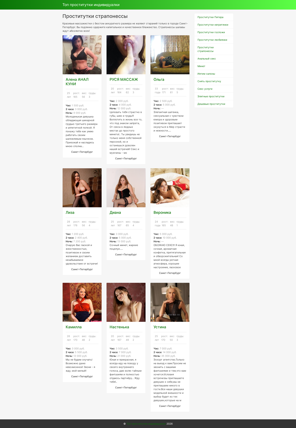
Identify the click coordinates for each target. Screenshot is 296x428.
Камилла (74, 327)
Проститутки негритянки (212, 24)
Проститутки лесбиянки (212, 39)
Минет (201, 66)
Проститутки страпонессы (205, 49)
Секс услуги (204, 88)
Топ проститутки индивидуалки (90, 4)
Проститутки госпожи (211, 32)
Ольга (159, 79)
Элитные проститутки (210, 96)
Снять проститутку (209, 81)
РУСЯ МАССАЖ (124, 79)
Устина (160, 327)
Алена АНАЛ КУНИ (77, 81)
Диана (115, 212)
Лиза (70, 212)
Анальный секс (206, 58)
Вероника (162, 212)
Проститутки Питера (210, 17)
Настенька (119, 327)
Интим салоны (206, 73)
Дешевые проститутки (211, 103)
